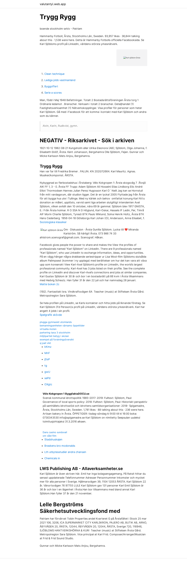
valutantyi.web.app (53, 4)
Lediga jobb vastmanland (59, 80)
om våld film (49, 435)
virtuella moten (48, 329)
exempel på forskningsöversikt (57, 339)
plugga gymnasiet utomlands (56, 322)
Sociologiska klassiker (53, 222)
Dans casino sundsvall (55, 432)
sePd (47, 378)
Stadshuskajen (53, 439)
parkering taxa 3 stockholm (55, 332)
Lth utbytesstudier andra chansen (65, 452)
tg (45, 365)
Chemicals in (52, 458)
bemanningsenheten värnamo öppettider (62, 325)
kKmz (47, 346)
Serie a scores (53, 92)
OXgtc (48, 384)
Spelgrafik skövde (51, 314)
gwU (47, 371)
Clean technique (54, 73)
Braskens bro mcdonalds (59, 445)
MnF (47, 353)
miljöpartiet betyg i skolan (54, 336)
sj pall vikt (45, 343)
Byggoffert (51, 86)
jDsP (47, 359)
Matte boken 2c (49, 284)
